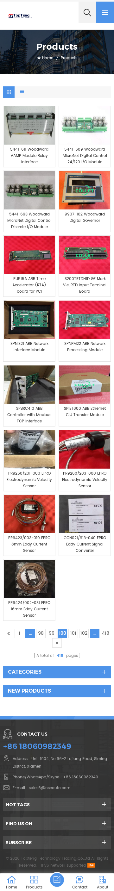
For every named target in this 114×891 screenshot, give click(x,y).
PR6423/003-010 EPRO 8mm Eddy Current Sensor (29, 544)
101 (73, 633)
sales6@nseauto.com (49, 788)
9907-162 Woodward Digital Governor (85, 217)
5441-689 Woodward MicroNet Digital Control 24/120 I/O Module (85, 155)
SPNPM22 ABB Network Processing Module (84, 347)
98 (41, 633)
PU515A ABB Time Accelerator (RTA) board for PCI (29, 285)
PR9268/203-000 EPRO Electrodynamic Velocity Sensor (84, 479)
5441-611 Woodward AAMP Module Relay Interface (29, 155)
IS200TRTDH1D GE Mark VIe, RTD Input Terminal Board (84, 285)
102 (83, 633)
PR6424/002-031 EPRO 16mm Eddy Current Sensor (29, 609)
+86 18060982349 (37, 746)
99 (51, 633)
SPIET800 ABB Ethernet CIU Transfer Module (85, 412)
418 (105, 633)
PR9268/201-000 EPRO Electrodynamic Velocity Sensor (29, 479)
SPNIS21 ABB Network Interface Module (29, 347)
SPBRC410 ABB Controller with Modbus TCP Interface (29, 415)
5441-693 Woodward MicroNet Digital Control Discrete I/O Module (29, 220)
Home (47, 58)
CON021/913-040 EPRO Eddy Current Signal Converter (85, 544)
